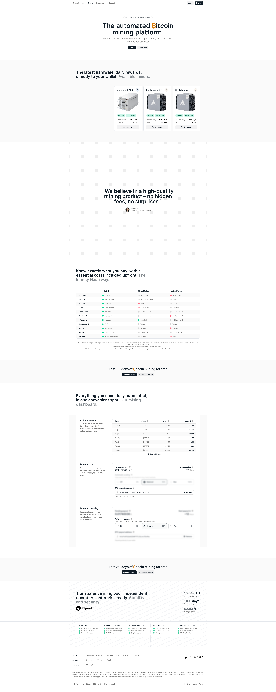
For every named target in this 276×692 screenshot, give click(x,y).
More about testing (146, 374)
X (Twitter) (135, 655)
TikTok (117, 655)
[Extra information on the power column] (168, 421)
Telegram (90, 655)
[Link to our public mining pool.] (84, 608)
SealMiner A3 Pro (155, 90)
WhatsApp (100, 655)
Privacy (194, 684)
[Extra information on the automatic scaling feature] (131, 474)
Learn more (143, 47)
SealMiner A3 (182, 90)
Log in (190, 3)
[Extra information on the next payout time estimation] (192, 466)
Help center (91, 660)
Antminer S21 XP (125, 90)
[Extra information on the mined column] (147, 421)
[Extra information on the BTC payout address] (133, 488)
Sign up (199, 3)
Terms (201, 684)
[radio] (127, 482)
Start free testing (129, 374)
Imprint (187, 684)
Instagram (126, 655)
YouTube (109, 655)
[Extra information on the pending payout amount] (130, 466)
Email (109, 660)
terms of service (190, 343)
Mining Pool (91, 665)
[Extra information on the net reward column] (192, 421)
